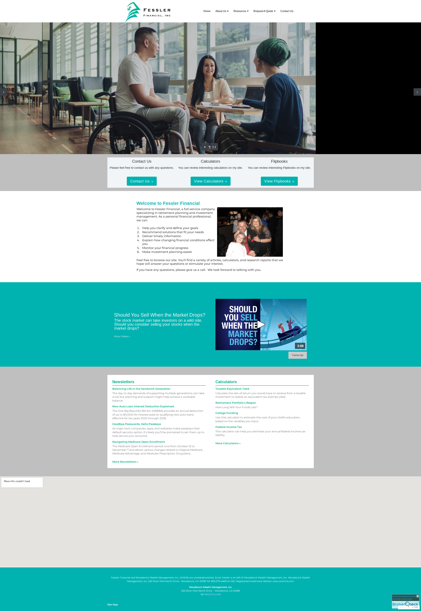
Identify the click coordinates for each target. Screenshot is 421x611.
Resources (240, 11)
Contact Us (286, 11)
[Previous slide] (3, 92)
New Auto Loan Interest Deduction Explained (143, 406)
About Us (220, 11)
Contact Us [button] (140, 181)
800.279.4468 (213, 594)
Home (206, 11)
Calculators (226, 382)
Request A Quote (263, 11)
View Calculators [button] (208, 181)
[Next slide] (417, 92)
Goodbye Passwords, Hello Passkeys (136, 424)
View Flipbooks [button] (277, 181)
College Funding (226, 413)
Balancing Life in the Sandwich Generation (141, 388)
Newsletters (123, 382)
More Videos (122, 336)
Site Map (112, 604)
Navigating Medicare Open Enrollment (138, 441)
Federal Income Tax (228, 427)
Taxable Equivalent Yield (232, 388)
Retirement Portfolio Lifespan (235, 402)
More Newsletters (125, 461)
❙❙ (214, 146)
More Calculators (228, 443)
